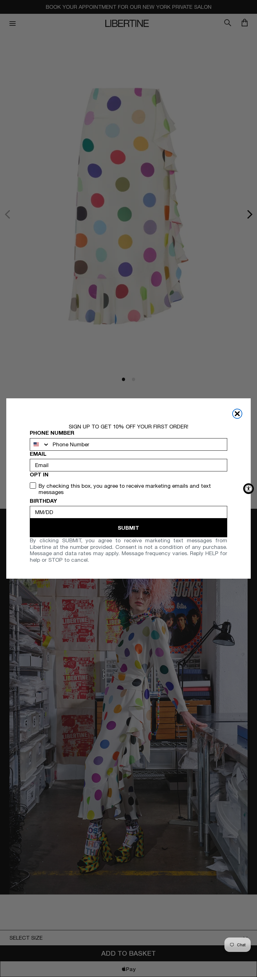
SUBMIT (128, 527)
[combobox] (40, 444)
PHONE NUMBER (52, 433)
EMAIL (38, 454)
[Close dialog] (237, 413)
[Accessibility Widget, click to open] (248, 488)
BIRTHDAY (43, 501)
